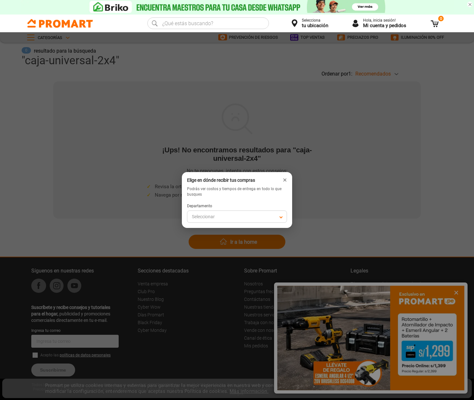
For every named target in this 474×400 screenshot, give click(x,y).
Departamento (199, 206)
